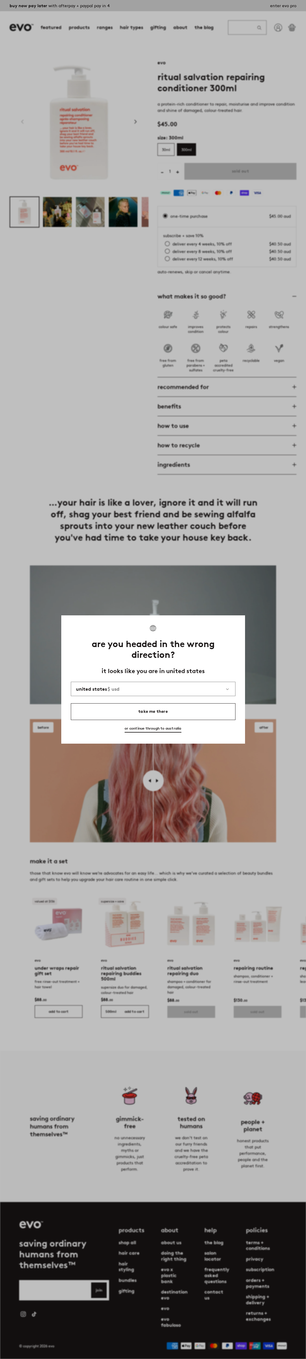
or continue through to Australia (153, 728)
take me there (153, 711)
